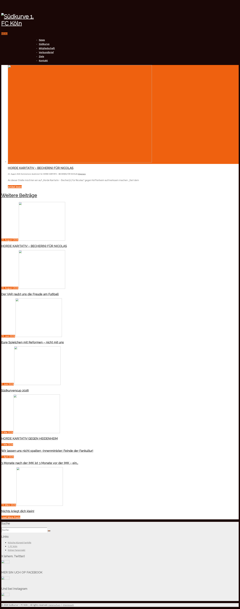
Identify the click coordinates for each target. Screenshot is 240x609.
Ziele (41, 56)
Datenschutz (54, 604)
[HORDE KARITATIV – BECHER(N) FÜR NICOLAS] (80, 161)
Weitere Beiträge (19, 195)
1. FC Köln (12, 546)
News (42, 39)
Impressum (68, 604)
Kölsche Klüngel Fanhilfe (19, 542)
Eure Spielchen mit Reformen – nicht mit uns (32, 342)
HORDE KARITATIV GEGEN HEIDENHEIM (29, 438)
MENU (4, 33)
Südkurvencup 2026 (15, 390)
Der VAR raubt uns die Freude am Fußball (30, 294)
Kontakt (43, 60)
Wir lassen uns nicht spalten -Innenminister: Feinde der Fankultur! (47, 450)
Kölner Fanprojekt (16, 550)
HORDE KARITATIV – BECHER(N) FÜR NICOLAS (40, 168)
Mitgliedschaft (47, 48)
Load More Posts (10, 517)
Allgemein (82, 174)
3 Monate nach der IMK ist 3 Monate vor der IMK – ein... (39, 463)
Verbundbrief (46, 52)
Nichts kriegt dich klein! (17, 511)
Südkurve (44, 44)
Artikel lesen (15, 186)
